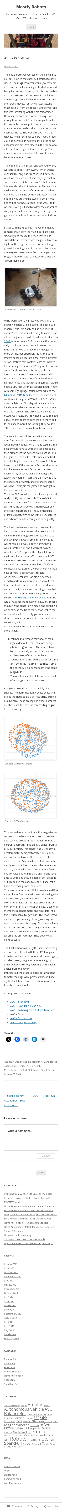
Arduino (35, 1405)
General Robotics (13, 1371)
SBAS (7, 341)
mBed (24, 1070)
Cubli (49, 1414)
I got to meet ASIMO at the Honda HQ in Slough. (28, 1243)
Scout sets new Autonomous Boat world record (14, 1100)
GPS (34, 1065)
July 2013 (8, 1321)
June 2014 (9, 1301)
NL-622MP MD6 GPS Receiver (21, 395)
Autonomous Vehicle (15, 1065)
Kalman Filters (31, 1421)
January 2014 (11, 1309)
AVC (29, 1065)
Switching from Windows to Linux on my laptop (28, 1193)
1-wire (7, 1405)
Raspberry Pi (11, 1379)
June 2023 (9, 1268)
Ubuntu (7, 1447)
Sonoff (49, 1439)
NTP (29, 1432)
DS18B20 (18, 1418)
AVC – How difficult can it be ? (26, 1005)
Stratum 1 (36, 1444)
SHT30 (36, 1440)
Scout (30, 1440)
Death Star (9, 1418)
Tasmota (49, 1443)
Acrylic (24, 1405)
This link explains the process (29, 597)
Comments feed (12, 1478)
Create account (12, 1466)
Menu (31, 26)
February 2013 (11, 1338)
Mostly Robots (31, 6)
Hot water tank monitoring (17, 1235)
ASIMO (47, 1405)
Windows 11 (17, 1447)
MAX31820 (34, 1425)
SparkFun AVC (37, 1061)
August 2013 (10, 1317)
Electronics (9, 1367)
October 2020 (11, 1272)
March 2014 (10, 1305)
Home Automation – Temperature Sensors (26, 1222)
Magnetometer (12, 1070)
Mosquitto (33, 1428)
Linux (55, 1421)
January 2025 (11, 1264)
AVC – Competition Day (23, 1022)
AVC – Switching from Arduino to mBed (32, 1010)
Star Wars (27, 1444)
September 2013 (12, 1313)
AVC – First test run (21, 1018)
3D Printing (15, 1405)
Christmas (31, 1414)
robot (6, 1440)
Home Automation (13, 1375)
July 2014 (8, 1297)
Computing (9, 1363)
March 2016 (10, 1284)
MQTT (46, 1428)
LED (50, 1421)
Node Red (20, 1432)
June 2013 (9, 1326)
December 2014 (12, 1288)
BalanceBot (10, 1359)
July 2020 (8, 1280)
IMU (39, 1065)
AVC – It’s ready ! (19, 1001)
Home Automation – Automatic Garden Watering (29, 1210)
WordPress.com (12, 1483)
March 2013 (10, 1334)
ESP (36, 1417)
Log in (7, 1470)
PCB (30, 1070)
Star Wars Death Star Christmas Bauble (24, 1239)
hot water (9, 1421)
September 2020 (12, 1276)
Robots (36, 1070)
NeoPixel (8, 1432)
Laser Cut (43, 1421)
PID (42, 1431)
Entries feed (10, 1474)
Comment (45, 1155)
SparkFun (46, 1070)
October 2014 (11, 1293)
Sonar (42, 1440)
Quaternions (31, 1435)
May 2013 (9, 1330)
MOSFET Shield (14, 1428)
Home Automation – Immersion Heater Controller (29, 1206)
